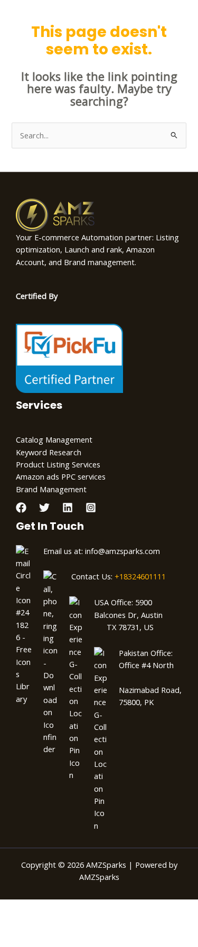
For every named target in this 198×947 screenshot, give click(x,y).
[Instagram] (91, 507)
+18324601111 (140, 576)
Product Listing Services (58, 464)
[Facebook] (21, 507)
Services (39, 405)
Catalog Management (54, 439)
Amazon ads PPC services (61, 476)
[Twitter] (44, 507)
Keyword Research (48, 452)
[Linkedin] (67, 507)
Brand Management (51, 489)
